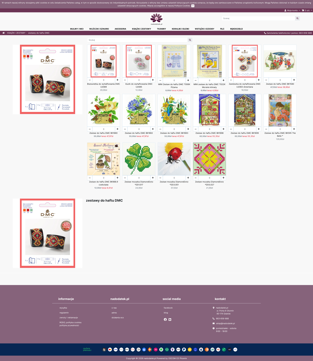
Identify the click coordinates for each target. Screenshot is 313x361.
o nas (114, 308)
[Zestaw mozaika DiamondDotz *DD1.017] (138, 159)
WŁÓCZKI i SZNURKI (99, 29)
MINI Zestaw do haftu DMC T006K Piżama (174, 85)
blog (166, 312)
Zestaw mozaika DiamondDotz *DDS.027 (209, 183)
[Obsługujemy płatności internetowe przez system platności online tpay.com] (156, 349)
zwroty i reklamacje (69, 317)
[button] (307, 10)
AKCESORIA (120, 29)
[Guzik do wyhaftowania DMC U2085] (138, 61)
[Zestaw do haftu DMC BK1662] (138, 110)
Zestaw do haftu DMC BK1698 (210, 133)
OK (193, 6)
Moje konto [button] (292, 10)
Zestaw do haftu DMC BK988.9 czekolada (103, 183)
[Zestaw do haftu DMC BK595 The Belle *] (280, 110)
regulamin (64, 312)
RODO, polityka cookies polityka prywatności (70, 324)
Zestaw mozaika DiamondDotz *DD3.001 (174, 183)
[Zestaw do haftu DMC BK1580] (280, 61)
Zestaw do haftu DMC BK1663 (174, 133)
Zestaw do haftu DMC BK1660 (103, 133)
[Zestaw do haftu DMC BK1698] (209, 110)
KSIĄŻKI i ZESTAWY (141, 29)
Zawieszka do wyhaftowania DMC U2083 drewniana (245, 85)
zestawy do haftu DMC (39, 33)
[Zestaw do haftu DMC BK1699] (244, 110)
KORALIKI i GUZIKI (180, 29)
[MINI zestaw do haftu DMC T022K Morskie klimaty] (209, 61)
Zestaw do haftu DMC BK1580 (280, 84)
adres (114, 312)
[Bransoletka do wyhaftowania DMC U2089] (103, 61)
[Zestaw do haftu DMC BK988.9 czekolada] (103, 159)
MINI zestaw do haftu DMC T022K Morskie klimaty (209, 85)
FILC (222, 29)
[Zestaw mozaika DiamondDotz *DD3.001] (174, 159)
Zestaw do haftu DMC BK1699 (245, 133)
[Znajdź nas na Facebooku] (166, 319)
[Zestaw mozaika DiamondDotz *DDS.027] (209, 159)
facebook (168, 308)
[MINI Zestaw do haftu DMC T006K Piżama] (174, 61)
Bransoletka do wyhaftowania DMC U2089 (103, 85)
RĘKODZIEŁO (236, 29)
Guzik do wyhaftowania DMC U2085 (138, 85)
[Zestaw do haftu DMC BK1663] (174, 110)
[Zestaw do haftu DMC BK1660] (103, 110)
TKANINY (161, 29)
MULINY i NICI (76, 29)
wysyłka (63, 308)
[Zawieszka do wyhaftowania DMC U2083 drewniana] (244, 61)
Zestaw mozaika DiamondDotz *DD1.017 (139, 183)
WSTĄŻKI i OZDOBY (204, 29)
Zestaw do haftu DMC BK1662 (139, 133)
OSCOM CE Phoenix (177, 358)
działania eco (118, 317)
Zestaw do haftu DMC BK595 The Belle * (280, 134)
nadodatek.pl (150, 358)
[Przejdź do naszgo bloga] (170, 319)
